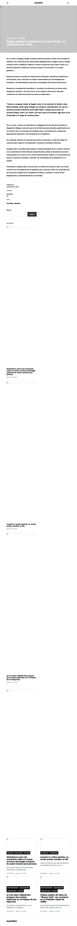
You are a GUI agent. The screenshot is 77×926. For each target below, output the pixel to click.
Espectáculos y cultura (15, 891)
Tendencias (54, 853)
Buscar (9, 210)
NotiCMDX (38, 3)
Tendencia (44, 853)
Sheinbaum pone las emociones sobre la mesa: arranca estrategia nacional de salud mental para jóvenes (21, 371)
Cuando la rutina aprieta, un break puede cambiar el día (21, 525)
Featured (10, 203)
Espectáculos (24, 888)
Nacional (11, 38)
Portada (21, 38)
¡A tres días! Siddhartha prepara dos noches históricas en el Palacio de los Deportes (21, 677)
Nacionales (18, 853)
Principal (17, 203)
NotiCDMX (10, 194)
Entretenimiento (12, 888)
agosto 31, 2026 (12, 377)
